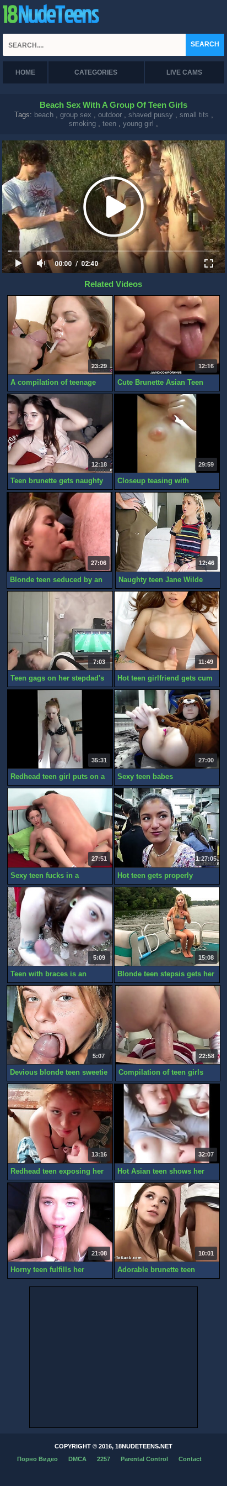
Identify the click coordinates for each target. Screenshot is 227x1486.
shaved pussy (150, 115)
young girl (138, 123)
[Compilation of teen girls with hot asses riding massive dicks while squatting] (168, 1025)
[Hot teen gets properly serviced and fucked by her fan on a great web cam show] (167, 827)
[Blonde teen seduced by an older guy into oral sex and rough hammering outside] (59, 532)
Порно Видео (37, 1459)
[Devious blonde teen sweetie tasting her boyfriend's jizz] (59, 1025)
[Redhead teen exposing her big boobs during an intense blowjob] (60, 1123)
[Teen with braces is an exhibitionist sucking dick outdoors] (60, 926)
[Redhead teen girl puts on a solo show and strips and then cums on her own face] (60, 729)
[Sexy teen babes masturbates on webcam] (167, 729)
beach (43, 115)
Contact (190, 1459)
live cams (184, 72)
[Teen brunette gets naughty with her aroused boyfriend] (60, 433)
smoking (82, 123)
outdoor (110, 115)
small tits (194, 115)
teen (109, 123)
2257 (103, 1459)
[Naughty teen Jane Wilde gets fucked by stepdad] (168, 532)
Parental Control (144, 1459)
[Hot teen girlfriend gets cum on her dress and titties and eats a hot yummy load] (167, 631)
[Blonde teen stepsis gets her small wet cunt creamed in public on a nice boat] (167, 926)
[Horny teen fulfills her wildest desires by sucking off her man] (60, 1222)
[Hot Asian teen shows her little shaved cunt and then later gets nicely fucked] (167, 1123)
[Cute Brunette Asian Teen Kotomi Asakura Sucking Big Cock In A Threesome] (167, 335)
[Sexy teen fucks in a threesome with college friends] (60, 827)
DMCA (77, 1459)
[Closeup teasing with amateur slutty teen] (167, 433)
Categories (95, 72)
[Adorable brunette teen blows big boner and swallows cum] (167, 1222)
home (25, 72)
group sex (75, 115)
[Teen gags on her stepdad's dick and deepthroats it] (60, 631)
